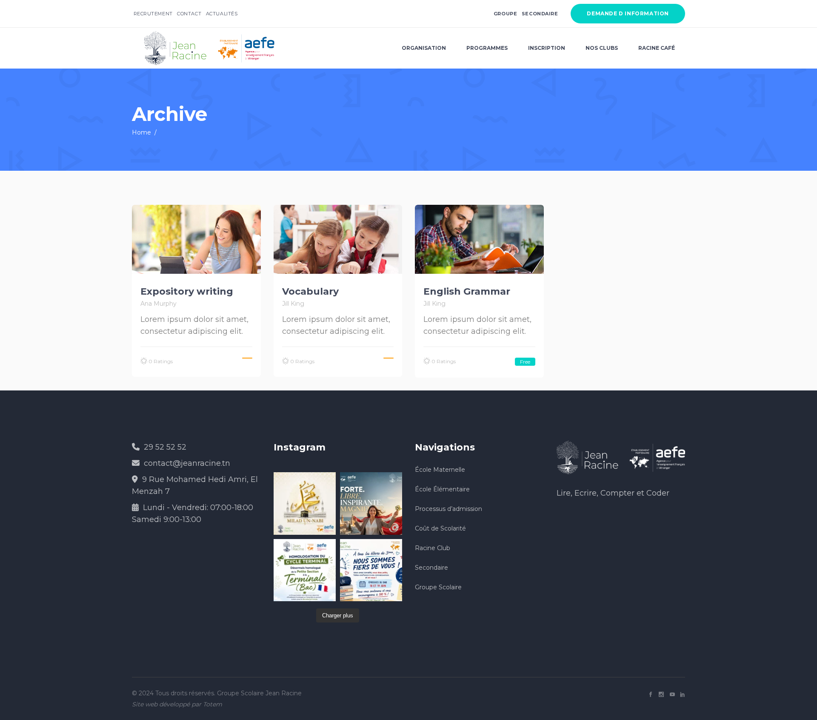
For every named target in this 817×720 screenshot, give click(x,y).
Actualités (222, 14)
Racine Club (432, 548)
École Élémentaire (442, 489)
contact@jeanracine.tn (187, 463)
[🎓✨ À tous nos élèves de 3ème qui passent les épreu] (371, 570)
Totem (212, 704)
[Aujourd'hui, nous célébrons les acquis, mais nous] (371, 503)
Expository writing (186, 291)
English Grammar (466, 291)
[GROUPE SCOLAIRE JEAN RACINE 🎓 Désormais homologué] (305, 570)
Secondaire (540, 14)
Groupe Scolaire (438, 587)
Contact (189, 14)
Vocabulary (310, 291)
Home (141, 132)
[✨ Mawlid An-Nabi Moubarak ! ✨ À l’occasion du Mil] (305, 503)
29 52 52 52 (165, 447)
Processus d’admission (448, 509)
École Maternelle (440, 469)
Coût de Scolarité (440, 528)
